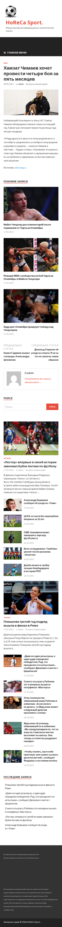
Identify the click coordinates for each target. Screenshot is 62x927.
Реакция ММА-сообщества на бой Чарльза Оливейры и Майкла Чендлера (28, 277)
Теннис (7, 618)
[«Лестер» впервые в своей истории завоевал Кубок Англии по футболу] (31, 455)
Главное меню (17, 52)
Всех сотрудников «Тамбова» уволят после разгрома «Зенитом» (41, 551)
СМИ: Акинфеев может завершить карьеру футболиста (37, 535)
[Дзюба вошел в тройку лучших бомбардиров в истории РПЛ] (13, 575)
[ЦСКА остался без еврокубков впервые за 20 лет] (13, 526)
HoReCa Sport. (24, 22)
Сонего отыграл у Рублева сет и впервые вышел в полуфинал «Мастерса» (39, 684)
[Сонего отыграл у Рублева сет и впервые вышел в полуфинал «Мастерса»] (13, 691)
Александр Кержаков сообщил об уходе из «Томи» (40, 501)
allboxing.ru (20, 167)
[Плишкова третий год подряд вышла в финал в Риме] (31, 615)
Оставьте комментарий (36, 84)
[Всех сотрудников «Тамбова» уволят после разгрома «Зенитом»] (13, 558)
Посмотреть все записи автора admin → (38, 380)
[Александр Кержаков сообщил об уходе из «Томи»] (13, 510)
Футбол (7, 458)
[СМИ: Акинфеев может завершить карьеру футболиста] (13, 542)
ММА (6, 63)
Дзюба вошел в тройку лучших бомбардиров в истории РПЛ (36, 568)
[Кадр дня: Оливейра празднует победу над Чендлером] (31, 323)
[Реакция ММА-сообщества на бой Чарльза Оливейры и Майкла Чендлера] (31, 272)
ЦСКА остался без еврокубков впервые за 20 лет (41, 517)
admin (21, 84)
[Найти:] (31, 407)
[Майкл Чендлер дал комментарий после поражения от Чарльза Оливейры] (31, 221)
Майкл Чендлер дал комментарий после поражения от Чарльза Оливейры (27, 226)
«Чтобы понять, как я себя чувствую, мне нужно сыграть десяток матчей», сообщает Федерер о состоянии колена (41, 756)
